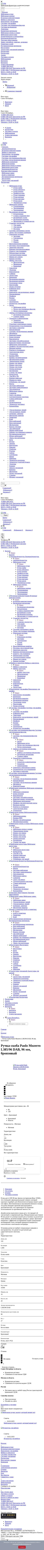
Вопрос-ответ (5, 1499)
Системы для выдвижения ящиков (25, 779)
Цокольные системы (24, 637)
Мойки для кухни (23, 672)
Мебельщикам (6, 1482)
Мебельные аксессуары (21, 850)
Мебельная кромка (19, 816)
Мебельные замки (19, 900)
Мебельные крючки (24, 588)
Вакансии (4, 1471)
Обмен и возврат (7, 1495)
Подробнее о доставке (8, 1405)
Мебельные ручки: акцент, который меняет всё (20, 1423)
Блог (2, 1473)
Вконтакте (8, 102)
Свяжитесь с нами (7, 1477)
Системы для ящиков (8, 1456)
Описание (8, 1189)
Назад (13, 553)
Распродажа (5, 1458)
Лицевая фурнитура (20, 560)
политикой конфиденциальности (22, 1544)
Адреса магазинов (7, 1481)
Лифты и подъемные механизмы (28, 752)
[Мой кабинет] (2, 532)
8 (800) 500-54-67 (7, 66)
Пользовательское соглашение (11, 1529)
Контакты (12, 1010)
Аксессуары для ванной (21, 977)
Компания (4, 1462)
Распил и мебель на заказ (9, 1497)
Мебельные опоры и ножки (22, 829)
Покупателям (5, 1488)
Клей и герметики (19, 913)
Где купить (9, 1191)
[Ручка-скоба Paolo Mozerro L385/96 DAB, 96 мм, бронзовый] (22, 1067)
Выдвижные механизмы (25, 607)
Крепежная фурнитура (21, 866)
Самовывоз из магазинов (13, 1178)
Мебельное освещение (21, 792)
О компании (5, 1466)
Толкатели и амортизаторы (26, 762)
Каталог (12, 555)
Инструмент (17, 949)
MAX (7, 106)
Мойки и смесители (20, 667)
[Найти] (2, 10)
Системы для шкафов (20, 711)
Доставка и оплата (11, 1194)
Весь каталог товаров (8, 1460)
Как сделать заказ (7, 1492)
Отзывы (8, 1193)
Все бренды (5, 1475)
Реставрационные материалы (23, 924)
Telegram (8, 104)
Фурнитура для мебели (12, 1438)
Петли (19, 741)
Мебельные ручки (23, 566)
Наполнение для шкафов (21, 695)
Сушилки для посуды (24, 622)
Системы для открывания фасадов (25, 736)
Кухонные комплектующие (22, 601)
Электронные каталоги (9, 1467)
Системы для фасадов (8, 1454)
